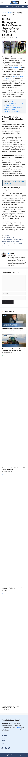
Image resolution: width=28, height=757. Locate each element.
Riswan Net (14, 755)
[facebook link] (9, 748)
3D (1, 6)
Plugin (23, 6)
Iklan (2, 743)
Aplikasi (6, 6)
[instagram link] (2, 748)
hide (12, 101)
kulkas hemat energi (16, 67)
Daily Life (10, 12)
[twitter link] (6, 748)
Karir (13, 729)
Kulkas (6, 237)
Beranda (4, 12)
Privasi (3, 740)
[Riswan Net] (14, 2)
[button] (26, 2)
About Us (4, 735)
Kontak (19, 727)
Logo (12, 6)
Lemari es (11, 237)
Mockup (17, 6)
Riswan (12, 253)
